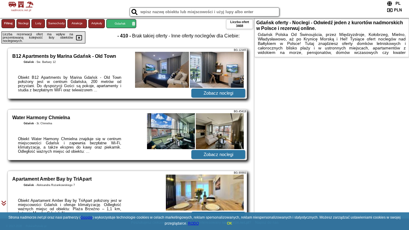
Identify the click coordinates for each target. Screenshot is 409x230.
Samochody (56, 23)
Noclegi (23, 23)
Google (87, 217)
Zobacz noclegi (218, 93)
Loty (38, 23)
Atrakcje (77, 23)
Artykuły (96, 23)
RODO (193, 223)
